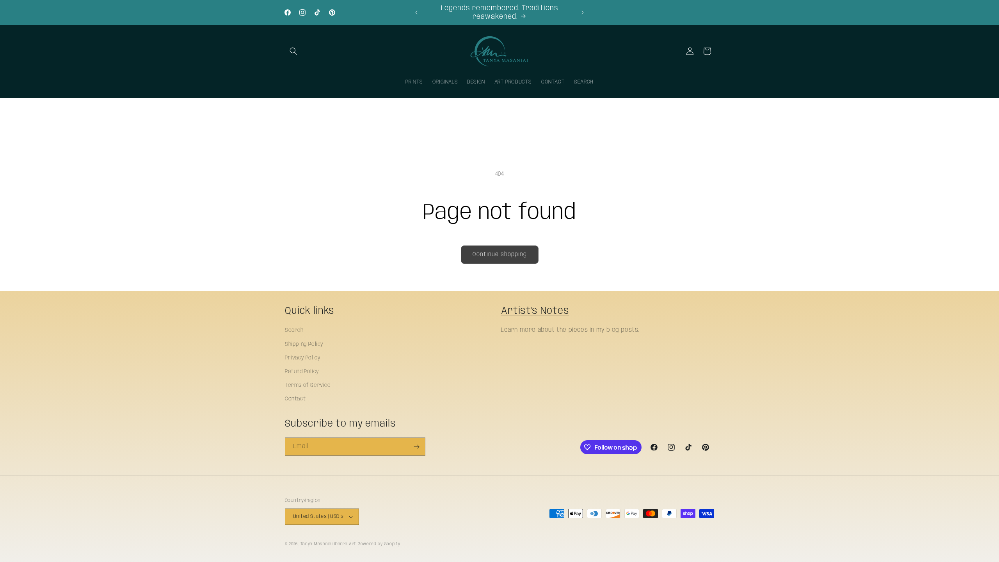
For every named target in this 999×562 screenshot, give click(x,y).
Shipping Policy (304, 344)
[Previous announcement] (416, 12)
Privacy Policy (302, 358)
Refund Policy (302, 371)
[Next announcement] (582, 12)
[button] (293, 51)
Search (294, 330)
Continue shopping (500, 254)
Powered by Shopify (379, 544)
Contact (295, 399)
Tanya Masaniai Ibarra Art (328, 544)
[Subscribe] (416, 447)
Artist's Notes (535, 311)
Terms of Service (308, 385)
